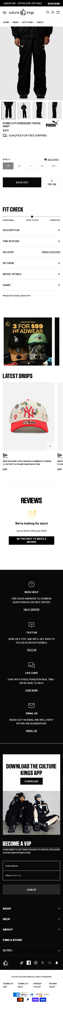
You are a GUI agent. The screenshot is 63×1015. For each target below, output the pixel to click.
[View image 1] (8, 110)
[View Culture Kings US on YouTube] (49, 962)
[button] (58, 12)
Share (6, 285)
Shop (7, 908)
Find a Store (12, 940)
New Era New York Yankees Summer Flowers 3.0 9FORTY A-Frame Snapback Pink (27, 463)
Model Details (12, 274)
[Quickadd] (50, 446)
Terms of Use (8, 985)
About (8, 929)
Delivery (31, 252)
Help (6, 919)
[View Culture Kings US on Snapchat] (56, 962)
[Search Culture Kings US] (48, 12)
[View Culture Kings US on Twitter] (42, 962)
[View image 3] (39, 110)
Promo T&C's (53, 985)
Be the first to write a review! (31, 540)
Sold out (22, 182)
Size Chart (53, 159)
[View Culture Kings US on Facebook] (28, 962)
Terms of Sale (23, 985)
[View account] (53, 12)
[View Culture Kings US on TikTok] (21, 962)
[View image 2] (24, 110)
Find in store (11, 241)
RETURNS (8, 263)
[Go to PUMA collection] (52, 124)
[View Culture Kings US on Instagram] (35, 962)
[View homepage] (21, 11)
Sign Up (31, 889)
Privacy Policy (37, 985)
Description (11, 230)
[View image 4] (54, 110)
